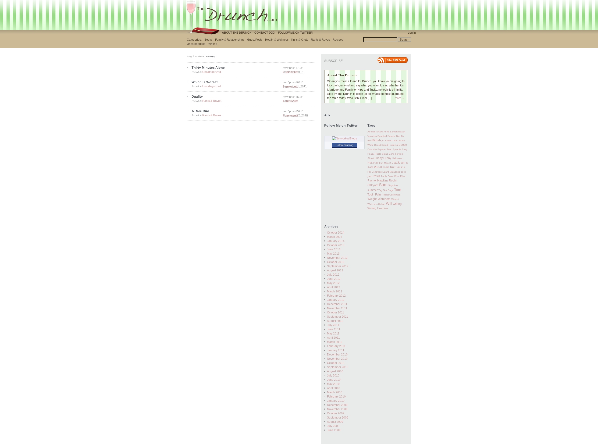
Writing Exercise (377, 208)
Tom (397, 190)
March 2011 (334, 342)
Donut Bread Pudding (386, 145)
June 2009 (334, 430)
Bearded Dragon (386, 136)
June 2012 (334, 279)
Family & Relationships (229, 39)
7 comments (290, 115)
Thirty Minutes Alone (208, 67)
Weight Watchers (379, 199)
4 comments (290, 101)
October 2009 (335, 413)
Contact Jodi (264, 32)
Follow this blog (344, 145)
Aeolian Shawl (375, 131)
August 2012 (335, 270)
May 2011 (333, 333)
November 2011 (337, 308)
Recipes (338, 39)
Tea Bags (388, 190)
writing (397, 204)
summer (372, 190)
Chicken (388, 140)
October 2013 (335, 245)
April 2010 (333, 388)
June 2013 (334, 249)
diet (395, 140)
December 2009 (337, 405)
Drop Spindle (394, 149)
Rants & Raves (320, 39)
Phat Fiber (400, 176)
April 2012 (333, 287)
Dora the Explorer (376, 149)
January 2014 (336, 241)
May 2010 (333, 384)
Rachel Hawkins (377, 180)
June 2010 (334, 379)
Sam (383, 184)
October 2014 (335, 232)
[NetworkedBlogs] (344, 138)
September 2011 (337, 316)
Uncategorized (196, 44)
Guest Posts (254, 39)
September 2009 (337, 417)
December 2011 (337, 304)
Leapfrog (377, 171)
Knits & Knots (299, 39)
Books (208, 39)
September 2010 (337, 367)
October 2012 (335, 262)
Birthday (377, 140)
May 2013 (333, 253)
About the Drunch (237, 32)
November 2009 (337, 409)
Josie (386, 167)
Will (389, 203)
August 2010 (335, 371)
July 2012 (333, 274)
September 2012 (337, 266)
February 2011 (336, 346)
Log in (412, 32)
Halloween (397, 158)
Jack (396, 162)
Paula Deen (387, 176)
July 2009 (333, 426)
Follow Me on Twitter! (295, 32)
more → (400, 98)
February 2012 (336, 295)
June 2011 (333, 329)
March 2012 (334, 291)
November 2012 (337, 257)
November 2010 (337, 358)
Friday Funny (383, 158)
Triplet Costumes (391, 194)
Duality (197, 96)
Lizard (385, 171)
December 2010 (337, 354)
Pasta (376, 176)
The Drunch (233, 14)
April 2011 (333, 337)
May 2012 (333, 283)
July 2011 (333, 325)
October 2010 (335, 363)
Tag (380, 190)
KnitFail (395, 167)
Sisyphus (393, 185)
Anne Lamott (391, 131)
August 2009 (335, 421)
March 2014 (334, 236)
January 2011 (335, 350)
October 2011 (335, 312)
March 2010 (334, 392)
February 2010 (336, 396)
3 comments (290, 86)
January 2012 (336, 300)
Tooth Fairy (374, 194)
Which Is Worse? (205, 82)
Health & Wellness (276, 39)
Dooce (403, 144)
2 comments (290, 72)
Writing (212, 44)
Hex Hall (372, 162)
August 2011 (335, 321)
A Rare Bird (200, 111)
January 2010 (336, 400)
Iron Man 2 (385, 163)
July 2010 (333, 375)
